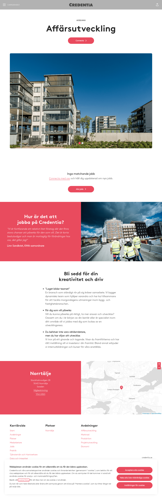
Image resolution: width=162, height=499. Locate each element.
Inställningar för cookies (134, 485)
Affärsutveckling (88, 430)
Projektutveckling (89, 442)
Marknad (85, 434)
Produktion (86, 438)
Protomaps (145, 413)
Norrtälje (49, 430)
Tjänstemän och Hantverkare (23, 454)
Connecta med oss (59, 178)
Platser (13, 438)
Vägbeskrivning (40, 390)
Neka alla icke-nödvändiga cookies (134, 478)
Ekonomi (85, 446)
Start (12, 430)
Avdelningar (15, 434)
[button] (157, 4)
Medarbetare (16, 442)
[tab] (79, 143)
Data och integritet (19, 458)
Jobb (12, 446)
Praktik (13, 450)
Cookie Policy (23, 480)
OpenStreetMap (156, 413)
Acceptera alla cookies (134, 470)
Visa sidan (40, 394)
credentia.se (147, 457)
